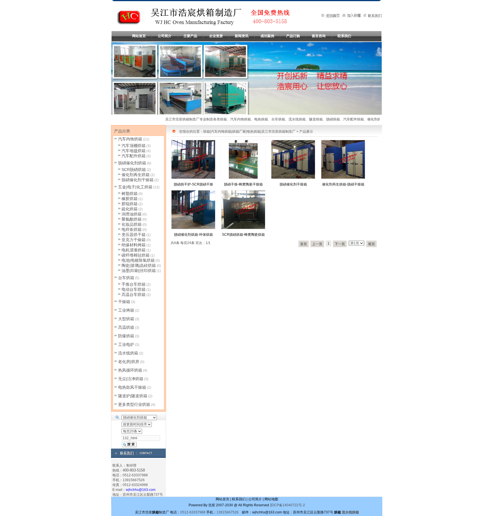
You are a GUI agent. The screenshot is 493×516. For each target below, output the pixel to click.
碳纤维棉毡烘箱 (135, 255)
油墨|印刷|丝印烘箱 (139, 270)
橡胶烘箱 (130, 198)
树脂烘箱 (130, 193)
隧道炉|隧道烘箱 (132, 396)
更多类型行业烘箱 (134, 404)
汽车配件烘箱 (134, 156)
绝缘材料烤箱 (134, 245)
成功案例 (267, 36)
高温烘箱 (126, 327)
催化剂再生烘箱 (135, 174)
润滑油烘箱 (132, 214)
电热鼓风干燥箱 (132, 387)
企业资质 (216, 36)
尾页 (371, 244)
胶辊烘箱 (130, 203)
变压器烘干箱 (134, 234)
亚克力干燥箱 (134, 239)
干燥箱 (124, 301)
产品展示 (306, 132)
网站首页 (139, 36)
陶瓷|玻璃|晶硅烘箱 (139, 265)
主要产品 (190, 36)
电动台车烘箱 (134, 289)
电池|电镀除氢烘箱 (138, 260)
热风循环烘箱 (130, 370)
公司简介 (164, 36)
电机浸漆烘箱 (134, 250)
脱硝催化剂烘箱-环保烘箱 (193, 235)
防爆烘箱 (126, 336)
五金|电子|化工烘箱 (135, 187)
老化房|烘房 (128, 361)
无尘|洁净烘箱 (130, 378)
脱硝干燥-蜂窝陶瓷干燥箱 (243, 184)
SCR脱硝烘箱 (134, 169)
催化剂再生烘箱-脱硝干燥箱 (343, 184)
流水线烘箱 (128, 353)
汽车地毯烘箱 (134, 150)
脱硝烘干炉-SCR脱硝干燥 (193, 184)
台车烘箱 (126, 277)
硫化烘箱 (130, 209)
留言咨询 (319, 36)
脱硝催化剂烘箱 (132, 163)
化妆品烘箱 (132, 224)
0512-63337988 (192, 512)
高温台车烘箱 (134, 294)
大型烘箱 (126, 319)
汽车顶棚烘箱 (134, 145)
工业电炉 (126, 344)
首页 (303, 244)
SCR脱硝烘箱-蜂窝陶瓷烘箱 (243, 235)
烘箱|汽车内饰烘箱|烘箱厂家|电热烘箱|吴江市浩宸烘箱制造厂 (249, 132)
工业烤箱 (126, 310)
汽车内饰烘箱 (130, 139)
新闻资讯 (241, 36)
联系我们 (344, 36)
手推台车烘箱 (134, 284)
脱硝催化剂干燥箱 (293, 184)
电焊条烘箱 (132, 229)
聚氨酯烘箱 (132, 219)
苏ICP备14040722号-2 (287, 505)
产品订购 (293, 36)
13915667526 (228, 512)
